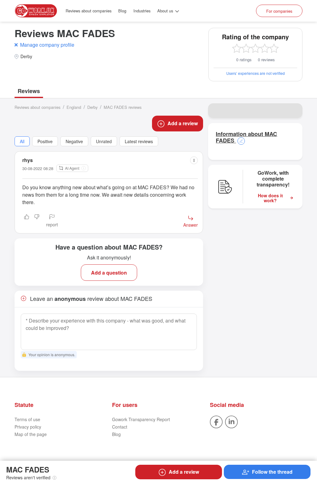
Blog (122, 11)
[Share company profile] (293, 110)
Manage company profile (47, 44)
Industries (141, 11)
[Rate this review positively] (26, 221)
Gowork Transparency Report (141, 419)
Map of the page (31, 434)
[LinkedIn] (231, 421)
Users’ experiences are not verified (255, 73)
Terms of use (27, 419)
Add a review (182, 123)
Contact (119, 427)
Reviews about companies (88, 11)
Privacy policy (28, 427)
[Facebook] (216, 421)
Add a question (109, 272)
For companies (279, 11)
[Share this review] (194, 160)
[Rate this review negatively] (37, 221)
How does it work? (270, 198)
